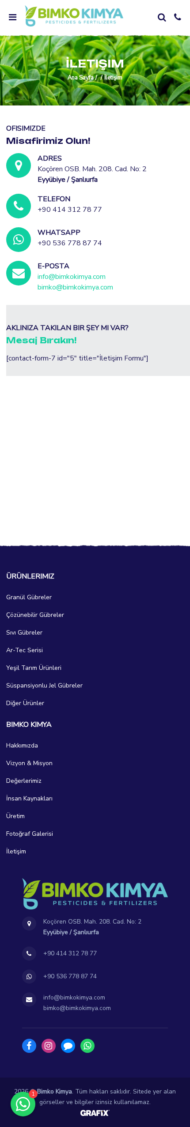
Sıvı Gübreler (24, 632)
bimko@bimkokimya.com (75, 287)
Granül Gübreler (29, 597)
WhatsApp (87, 1046)
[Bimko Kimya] (74, 15)
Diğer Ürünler (25, 703)
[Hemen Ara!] (178, 17)
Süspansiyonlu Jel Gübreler (44, 685)
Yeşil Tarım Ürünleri (33, 668)
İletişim (16, 851)
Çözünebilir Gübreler (35, 615)
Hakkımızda (22, 745)
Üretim (15, 816)
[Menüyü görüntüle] (12, 17)
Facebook (29, 1046)
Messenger (68, 1046)
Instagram (49, 1046)
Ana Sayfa (81, 78)
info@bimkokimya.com (72, 277)
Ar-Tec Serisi (24, 650)
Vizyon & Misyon (29, 763)
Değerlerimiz (24, 781)
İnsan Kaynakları (29, 798)
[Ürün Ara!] (162, 17)
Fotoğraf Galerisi (29, 834)
